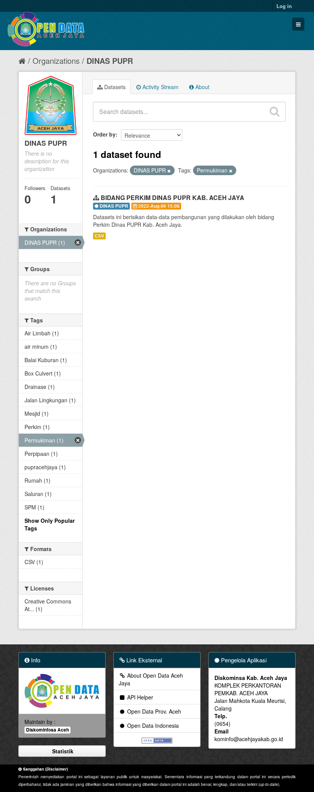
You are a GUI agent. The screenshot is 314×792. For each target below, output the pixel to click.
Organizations (56, 60)
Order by (104, 134)
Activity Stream (159, 87)
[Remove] (169, 171)
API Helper (139, 697)
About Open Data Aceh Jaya (151, 679)
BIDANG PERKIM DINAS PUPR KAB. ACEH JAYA (172, 197)
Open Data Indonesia (152, 725)
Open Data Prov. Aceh (153, 711)
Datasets (114, 87)
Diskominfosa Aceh (47, 730)
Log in (284, 6)
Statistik (62, 751)
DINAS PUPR (110, 60)
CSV (99, 236)
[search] (274, 111)
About (201, 87)
